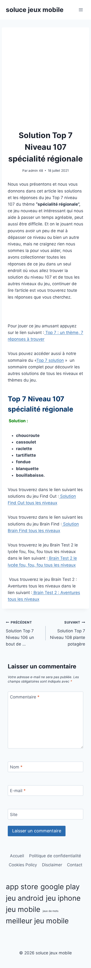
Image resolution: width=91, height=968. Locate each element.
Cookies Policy (23, 864)
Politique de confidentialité (55, 855)
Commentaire (25, 697)
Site (13, 814)
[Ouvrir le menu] (80, 9)
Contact (74, 864)
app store (22, 886)
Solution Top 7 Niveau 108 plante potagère (67, 633)
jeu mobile (23, 909)
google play (60, 886)
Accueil (17, 855)
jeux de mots (50, 911)
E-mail (18, 790)
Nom (16, 767)
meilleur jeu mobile (37, 921)
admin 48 (35, 170)
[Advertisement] (45, 81)
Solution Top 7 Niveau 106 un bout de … (20, 633)
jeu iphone (63, 898)
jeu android (24, 898)
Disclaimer (52, 864)
